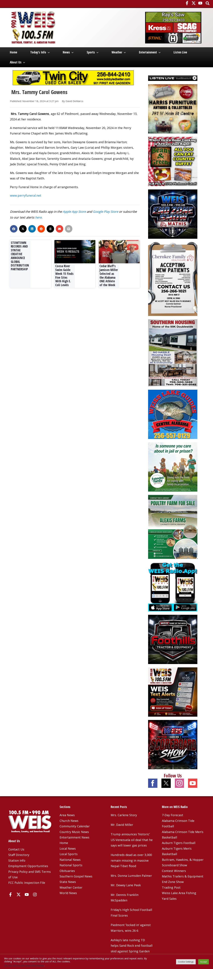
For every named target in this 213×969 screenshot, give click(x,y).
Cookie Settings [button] (186, 961)
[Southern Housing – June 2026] (172, 352)
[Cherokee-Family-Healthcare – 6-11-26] (172, 279)
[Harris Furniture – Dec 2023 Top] (172, 109)
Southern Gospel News (76, 876)
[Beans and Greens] (172, 161)
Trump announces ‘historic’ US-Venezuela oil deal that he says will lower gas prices (132, 839)
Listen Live (180, 52)
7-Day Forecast (172, 815)
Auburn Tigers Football (178, 843)
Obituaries (67, 871)
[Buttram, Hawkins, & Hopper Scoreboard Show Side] (172, 744)
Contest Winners (174, 871)
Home (13, 52)
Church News (69, 821)
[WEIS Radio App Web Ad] (172, 586)
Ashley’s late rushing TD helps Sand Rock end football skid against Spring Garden (131, 945)
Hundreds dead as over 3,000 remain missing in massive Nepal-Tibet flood (131, 860)
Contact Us (16, 849)
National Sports (71, 865)
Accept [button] (203, 961)
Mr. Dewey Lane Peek (126, 885)
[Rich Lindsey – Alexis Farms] (172, 527)
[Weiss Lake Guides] (172, 414)
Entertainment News (74, 837)
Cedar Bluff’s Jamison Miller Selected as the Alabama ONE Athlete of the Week (109, 275)
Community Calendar (75, 826)
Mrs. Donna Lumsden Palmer (131, 876)
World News (68, 893)
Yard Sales (169, 899)
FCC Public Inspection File (26, 883)
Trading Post (171, 887)
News (66, 52)
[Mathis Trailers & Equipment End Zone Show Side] (172, 214)
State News (68, 882)
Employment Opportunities (28, 866)
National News (70, 860)
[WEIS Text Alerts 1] (172, 691)
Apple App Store (74, 211)
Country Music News (74, 832)
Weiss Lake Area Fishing (179, 893)
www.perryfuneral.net (25, 195)
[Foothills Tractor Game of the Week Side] (172, 639)
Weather (116, 52)
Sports (91, 52)
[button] (208, 3)
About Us (15, 62)
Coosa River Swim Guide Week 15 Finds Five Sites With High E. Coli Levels (64, 275)
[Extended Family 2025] (172, 467)
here (38, 217)
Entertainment (148, 52)
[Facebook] (187, 3)
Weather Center (71, 887)
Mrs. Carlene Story (124, 815)
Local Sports (69, 854)
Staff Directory (18, 855)
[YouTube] (200, 3)
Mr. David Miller (122, 825)
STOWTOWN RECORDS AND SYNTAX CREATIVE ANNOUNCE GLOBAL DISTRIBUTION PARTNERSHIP (20, 256)
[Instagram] (35, 894)
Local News (68, 848)
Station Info (16, 860)
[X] (194, 3)
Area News (67, 815)
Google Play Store (105, 211)
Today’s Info (38, 52)
